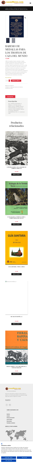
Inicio (7, 8)
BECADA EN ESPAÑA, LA (16, 316)
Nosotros (8, 414)
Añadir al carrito (16, 80)
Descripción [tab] (10, 96)
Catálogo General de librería (20, 8)
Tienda (10, 8)
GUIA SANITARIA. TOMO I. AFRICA (16, 266)
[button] (25, 17)
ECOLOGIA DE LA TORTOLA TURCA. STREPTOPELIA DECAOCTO (16, 217)
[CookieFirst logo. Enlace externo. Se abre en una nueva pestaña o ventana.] (1, 443)
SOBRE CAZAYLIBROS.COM (12, 409)
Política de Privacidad (10, 417)
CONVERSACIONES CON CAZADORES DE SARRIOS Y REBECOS (16, 167)
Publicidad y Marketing (11, 422)
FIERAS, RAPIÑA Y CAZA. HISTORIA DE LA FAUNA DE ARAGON (16, 367)
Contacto (8, 415)
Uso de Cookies (9, 419)
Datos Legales (9, 421)
